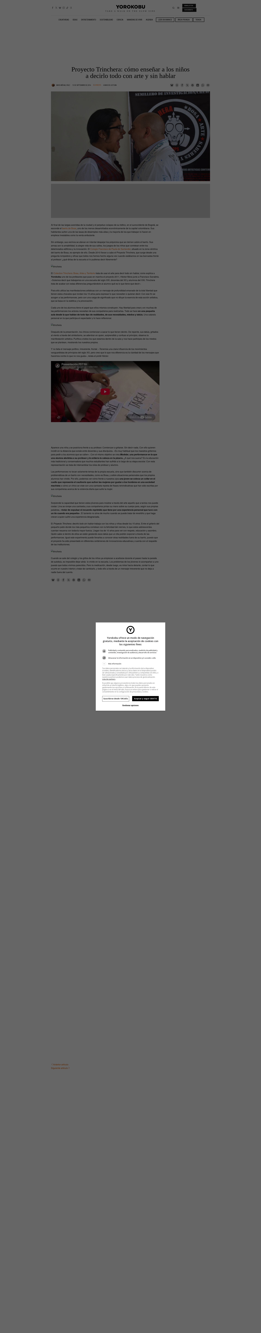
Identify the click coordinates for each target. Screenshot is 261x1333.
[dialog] (130, 666)
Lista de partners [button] (108, 679)
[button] (130, 664)
